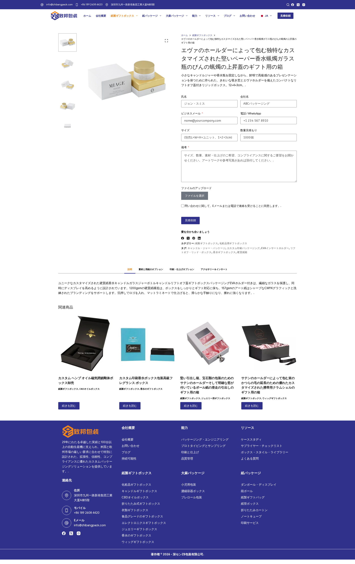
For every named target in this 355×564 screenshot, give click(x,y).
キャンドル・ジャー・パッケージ (207, 248)
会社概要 (101, 15)
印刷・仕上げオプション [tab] (182, 269)
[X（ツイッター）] (298, 4)
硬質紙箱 (242, 252)
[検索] (288, 4)
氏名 (184, 96)
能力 (194, 15)
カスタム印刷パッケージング (243, 248)
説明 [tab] (130, 269)
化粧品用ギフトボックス (233, 243)
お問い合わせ (247, 15)
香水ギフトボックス (224, 252)
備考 (184, 147)
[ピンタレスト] (193, 238)
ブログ (227, 15)
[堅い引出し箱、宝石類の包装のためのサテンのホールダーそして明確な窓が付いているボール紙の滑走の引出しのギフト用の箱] (208, 343)
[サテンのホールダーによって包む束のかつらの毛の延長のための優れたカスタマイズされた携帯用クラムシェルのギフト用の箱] (269, 343)
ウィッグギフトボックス (274, 398)
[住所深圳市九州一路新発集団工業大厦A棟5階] (66, 495)
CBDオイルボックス (89, 388)
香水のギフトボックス (151, 388)
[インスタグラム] (303, 4)
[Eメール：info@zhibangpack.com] (66, 523)
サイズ (185, 130)
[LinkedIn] (199, 238)
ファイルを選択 (194, 195)
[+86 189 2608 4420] (76, 4)
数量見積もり (248, 130)
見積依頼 (285, 15)
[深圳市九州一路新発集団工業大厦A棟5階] (106, 4)
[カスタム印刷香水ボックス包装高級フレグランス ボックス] (147, 343)
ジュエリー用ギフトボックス (215, 398)
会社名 (244, 96)
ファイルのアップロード (196, 188)
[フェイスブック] (292, 4)
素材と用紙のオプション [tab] (151, 269)
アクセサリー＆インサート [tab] (214, 269)
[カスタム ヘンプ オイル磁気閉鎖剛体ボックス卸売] (86, 343)
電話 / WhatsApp (250, 113)
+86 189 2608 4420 (92, 4)
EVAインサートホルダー (275, 248)
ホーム (87, 15)
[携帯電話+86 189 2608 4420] (66, 510)
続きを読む (69, 405)
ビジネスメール (191, 113)
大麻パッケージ (175, 15)
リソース (210, 15)
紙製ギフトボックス (122, 15)
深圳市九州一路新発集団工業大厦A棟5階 (133, 4)
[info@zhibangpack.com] (42, 4)
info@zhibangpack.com (59, 4)
